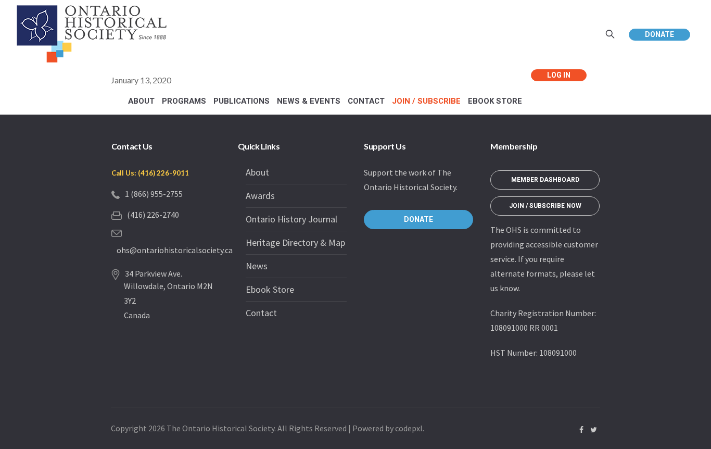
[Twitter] (593, 430)
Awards (260, 196)
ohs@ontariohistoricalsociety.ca (175, 250)
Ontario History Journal (291, 219)
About (257, 172)
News (257, 266)
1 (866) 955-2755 (154, 194)
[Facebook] (581, 430)
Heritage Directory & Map (295, 242)
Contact (261, 313)
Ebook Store (270, 289)
